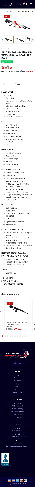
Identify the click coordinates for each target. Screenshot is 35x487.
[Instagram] (15, 363)
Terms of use (17, 414)
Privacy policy (17, 417)
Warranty (17, 403)
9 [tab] (23, 336)
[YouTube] (20, 363)
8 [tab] (20, 336)
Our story (17, 378)
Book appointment (17, 412)
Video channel (17, 406)
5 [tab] (12, 336)
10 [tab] (25, 336)
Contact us (17, 381)
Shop (6, 11)
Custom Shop (17, 392)
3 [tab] (7, 336)
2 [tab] (5, 336)
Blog (17, 383)
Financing (17, 389)
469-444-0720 (17, 430)
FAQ (17, 386)
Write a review (5, 48)
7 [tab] (18, 336)
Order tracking (17, 409)
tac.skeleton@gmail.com (17, 436)
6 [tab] (15, 336)
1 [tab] (2, 336)
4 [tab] (10, 336)
